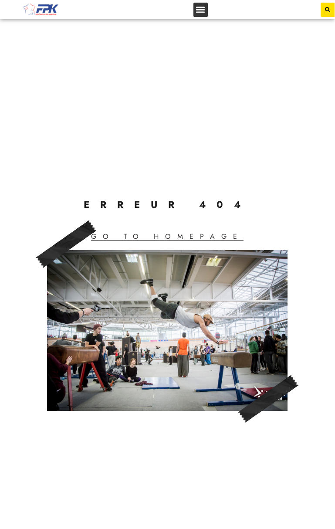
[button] (200, 10)
